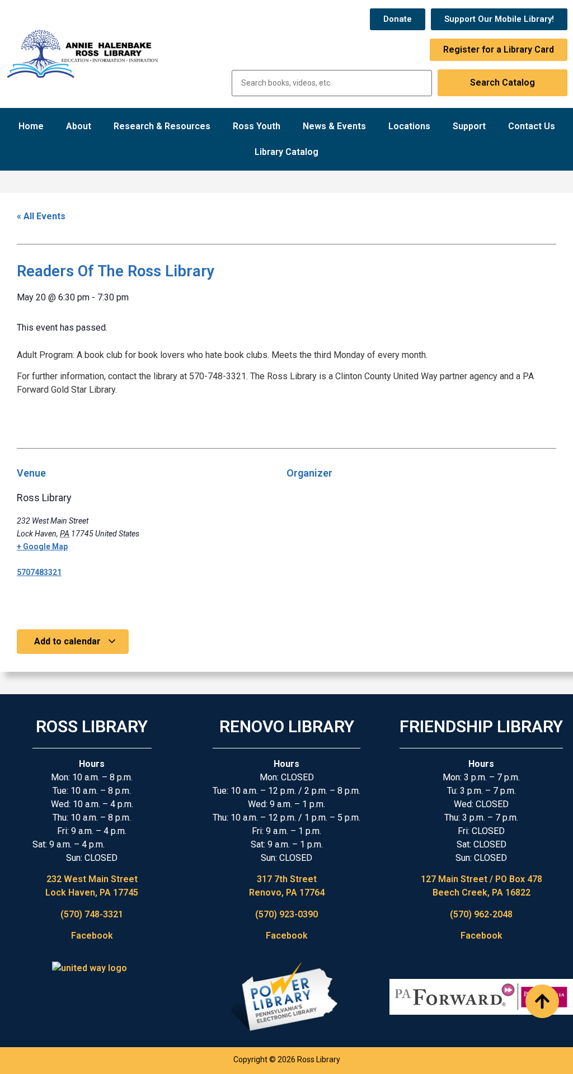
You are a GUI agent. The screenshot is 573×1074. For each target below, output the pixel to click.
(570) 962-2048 (481, 914)
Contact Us (531, 126)
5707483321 (39, 572)
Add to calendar (68, 641)
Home (31, 126)
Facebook (92, 935)
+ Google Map (42, 546)
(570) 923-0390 (286, 914)
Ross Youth (256, 126)
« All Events (41, 216)
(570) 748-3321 (91, 914)
